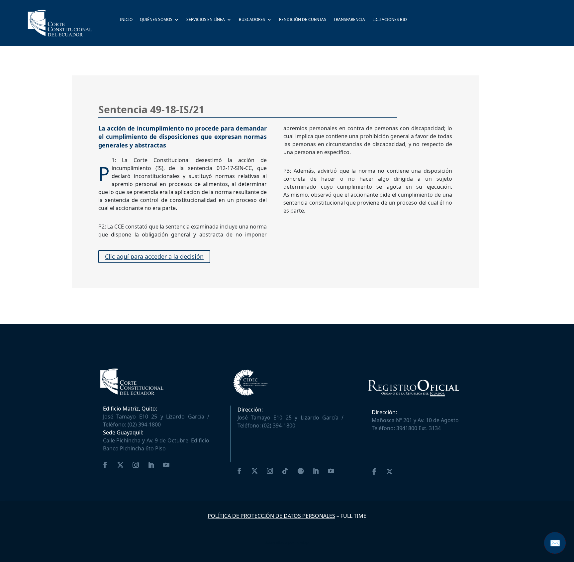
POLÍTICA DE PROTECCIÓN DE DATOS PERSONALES (271, 515)
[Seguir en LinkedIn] (151, 465)
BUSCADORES (252, 20)
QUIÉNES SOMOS (156, 20)
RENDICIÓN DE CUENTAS (302, 20)
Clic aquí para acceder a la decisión (154, 257)
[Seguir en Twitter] (120, 465)
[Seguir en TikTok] (285, 471)
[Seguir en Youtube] (166, 465)
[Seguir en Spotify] (300, 471)
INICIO (126, 20)
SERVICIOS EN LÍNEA (205, 20)
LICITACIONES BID (389, 20)
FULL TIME (353, 515)
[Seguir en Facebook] (105, 465)
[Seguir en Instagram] (136, 465)
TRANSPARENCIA (349, 20)
